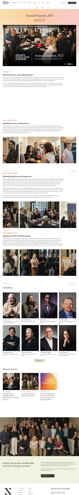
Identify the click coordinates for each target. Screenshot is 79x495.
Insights (34, 2)
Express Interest (72, 2)
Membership (14, 2)
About (43, 2)
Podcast (30, 488)
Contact (48, 2)
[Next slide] (71, 171)
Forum (24, 2)
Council (20, 2)
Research (29, 2)
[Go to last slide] (7, 171)
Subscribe (64, 2)
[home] (6, 3)
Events (39, 2)
